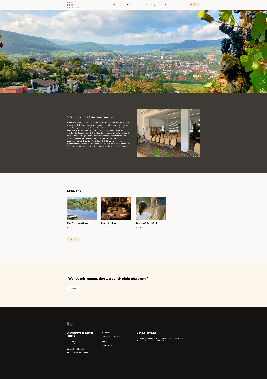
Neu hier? (194, 5)
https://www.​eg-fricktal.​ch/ (80, 352)
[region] (133, 214)
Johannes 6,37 (74, 288)
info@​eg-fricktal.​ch (77, 349)
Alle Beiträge (73, 239)
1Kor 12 (95, 133)
